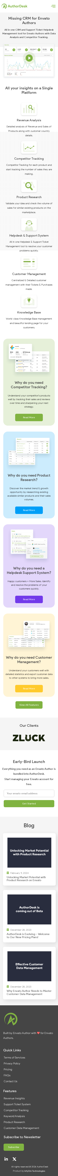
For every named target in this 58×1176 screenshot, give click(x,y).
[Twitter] (14, 1159)
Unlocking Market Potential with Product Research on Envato (26, 879)
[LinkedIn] (6, 1159)
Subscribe (13, 1147)
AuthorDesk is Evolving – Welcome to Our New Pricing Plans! (28, 935)
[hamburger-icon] (53, 6)
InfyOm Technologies (34, 1171)
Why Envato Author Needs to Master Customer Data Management (29, 992)
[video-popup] (29, 58)
